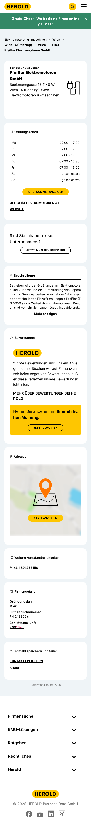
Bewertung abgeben (25, 67)
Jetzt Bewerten (45, 427)
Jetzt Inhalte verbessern (45, 250)
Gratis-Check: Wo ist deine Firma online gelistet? (45, 21)
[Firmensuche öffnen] (72, 6)
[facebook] (29, 814)
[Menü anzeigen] (84, 6)
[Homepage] (17, 6)
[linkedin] (51, 814)
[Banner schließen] (85, 18)
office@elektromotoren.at (34, 203)
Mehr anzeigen (45, 314)
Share (15, 668)
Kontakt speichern (26, 661)
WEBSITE (17, 209)
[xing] (62, 814)
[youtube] (40, 814)
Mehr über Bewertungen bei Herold (44, 396)
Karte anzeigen (45, 518)
